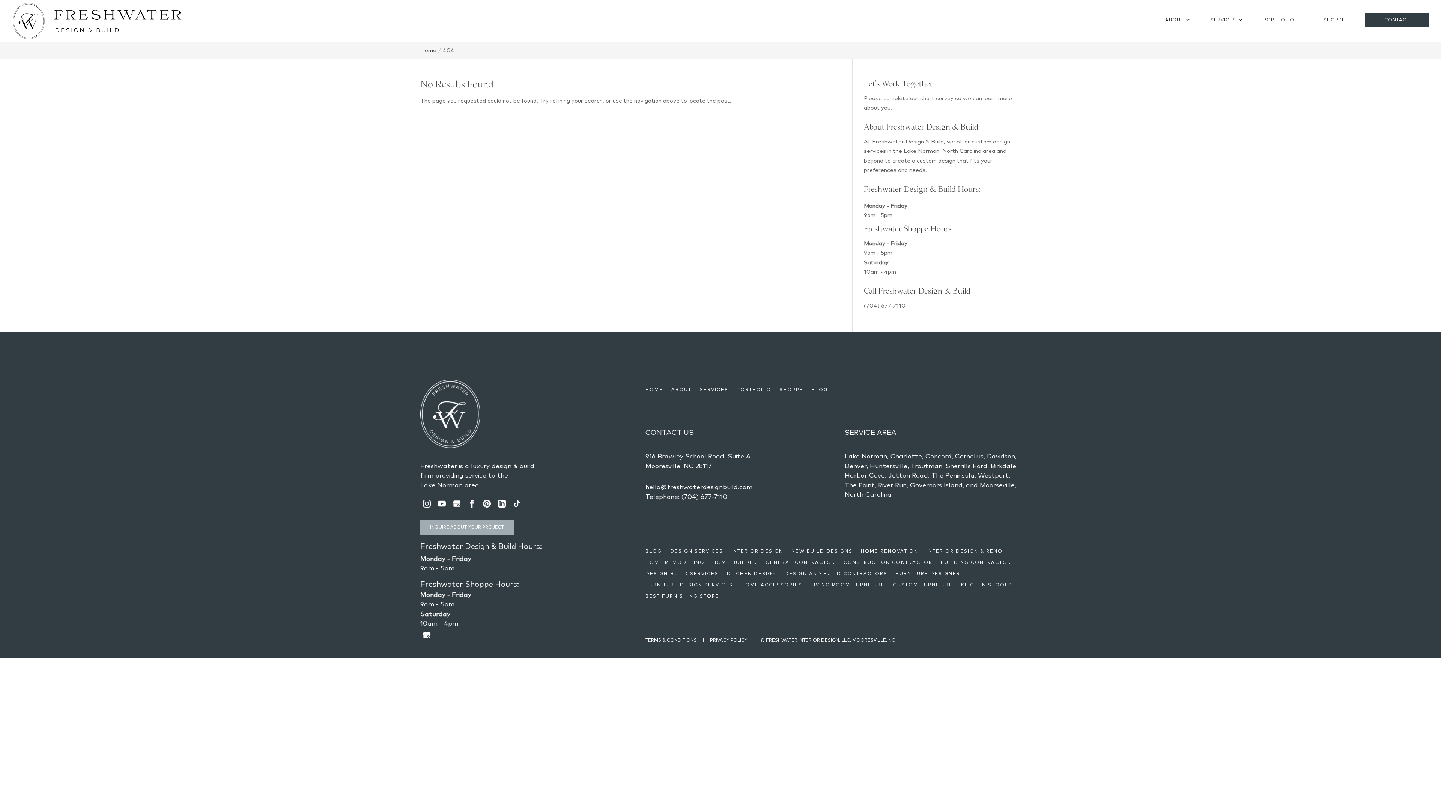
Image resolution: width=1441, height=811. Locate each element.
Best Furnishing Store (682, 596)
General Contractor (800, 562)
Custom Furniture (923, 585)
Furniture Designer (928, 573)
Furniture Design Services (689, 585)
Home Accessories (771, 585)
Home (654, 389)
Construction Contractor (888, 562)
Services (1223, 20)
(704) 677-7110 (885, 305)
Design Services (696, 551)
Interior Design (757, 551)
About (1174, 20)
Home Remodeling (674, 562)
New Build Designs (822, 551)
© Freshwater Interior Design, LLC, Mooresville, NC (827, 640)
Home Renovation (889, 551)
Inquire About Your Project (467, 527)
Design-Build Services (682, 573)
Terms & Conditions (671, 640)
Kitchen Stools (986, 585)
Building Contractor (976, 562)
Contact (1396, 20)
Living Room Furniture (848, 585)
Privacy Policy (728, 640)
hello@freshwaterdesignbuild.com (698, 487)
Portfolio (1278, 20)
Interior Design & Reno (965, 551)
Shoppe (1334, 20)
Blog (820, 389)
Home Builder (735, 562)
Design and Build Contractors (836, 573)
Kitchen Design (751, 573)
